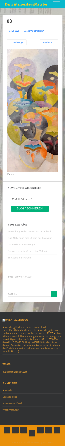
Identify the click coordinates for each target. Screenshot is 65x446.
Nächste (48, 42)
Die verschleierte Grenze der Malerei (27, 251)
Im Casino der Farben (19, 257)
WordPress (48, 442)
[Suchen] (54, 294)
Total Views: (15, 276)
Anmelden (7, 390)
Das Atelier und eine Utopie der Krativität (30, 238)
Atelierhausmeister (34, 30)
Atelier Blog (19, 319)
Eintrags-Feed (9, 396)
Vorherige (17, 42)
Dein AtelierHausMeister (26, 4)
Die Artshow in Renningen (22, 244)
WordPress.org (10, 409)
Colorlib (26, 442)
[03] (32, 110)
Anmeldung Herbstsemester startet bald (29, 231)
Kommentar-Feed (12, 403)
